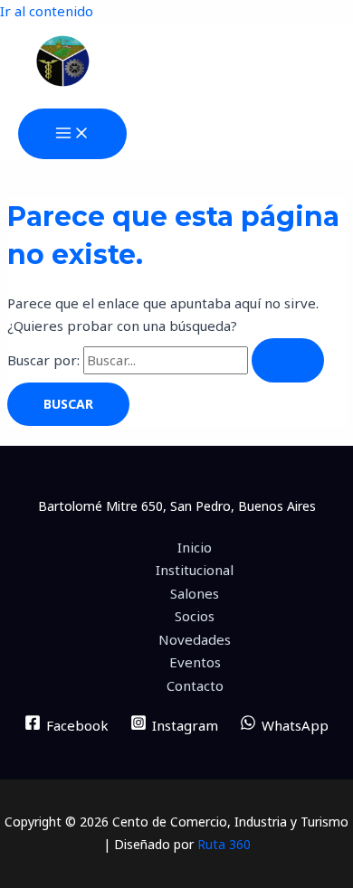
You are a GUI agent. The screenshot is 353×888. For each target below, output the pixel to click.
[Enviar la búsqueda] (288, 360)
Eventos (195, 662)
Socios (195, 616)
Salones (194, 593)
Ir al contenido (46, 11)
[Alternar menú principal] (72, 134)
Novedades (194, 639)
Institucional (195, 570)
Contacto (195, 685)
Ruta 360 (224, 844)
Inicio (194, 547)
